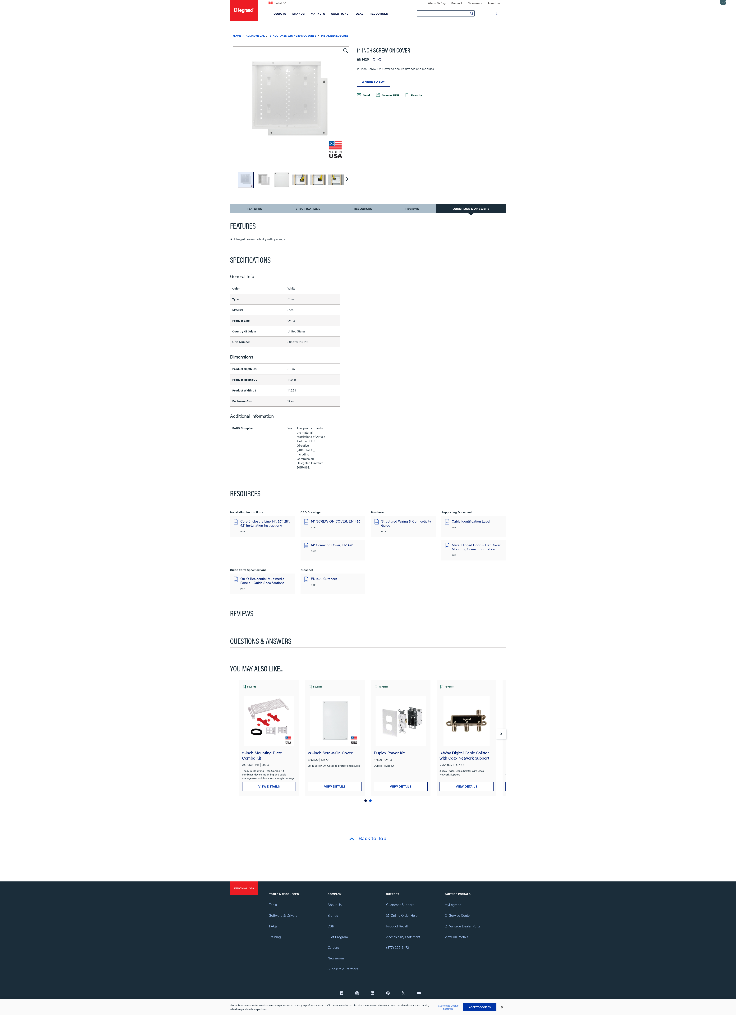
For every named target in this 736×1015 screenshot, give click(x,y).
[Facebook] (341, 993)
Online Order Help (404, 915)
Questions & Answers (471, 208)
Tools (273, 904)
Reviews (412, 208)
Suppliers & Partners (343, 968)
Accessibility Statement (403, 936)
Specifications (308, 208)
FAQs (273, 926)
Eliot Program (338, 936)
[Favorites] (497, 13)
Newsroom (336, 958)
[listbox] (291, 106)
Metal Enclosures (334, 35)
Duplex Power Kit (389, 753)
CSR (331, 926)
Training (275, 936)
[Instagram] (357, 993)
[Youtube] (419, 993)
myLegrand (453, 904)
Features (254, 209)
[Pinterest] (388, 993)
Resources (363, 208)
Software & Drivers (283, 915)
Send (366, 95)
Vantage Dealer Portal (465, 926)
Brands (333, 915)
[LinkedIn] (372, 993)
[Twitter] (403, 993)
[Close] (502, 1007)
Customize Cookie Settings (448, 1007)
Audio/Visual (255, 35)
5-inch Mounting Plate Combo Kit (262, 755)
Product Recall (397, 926)
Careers (333, 947)
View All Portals (456, 936)
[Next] (347, 179)
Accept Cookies (480, 1007)
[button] (345, 50)
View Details (269, 786)
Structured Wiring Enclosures (292, 35)
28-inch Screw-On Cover (330, 753)
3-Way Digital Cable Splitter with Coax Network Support (464, 755)
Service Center (460, 915)
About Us (335, 904)
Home (237, 35)
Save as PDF (390, 95)
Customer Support (400, 904)
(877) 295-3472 (397, 947)
